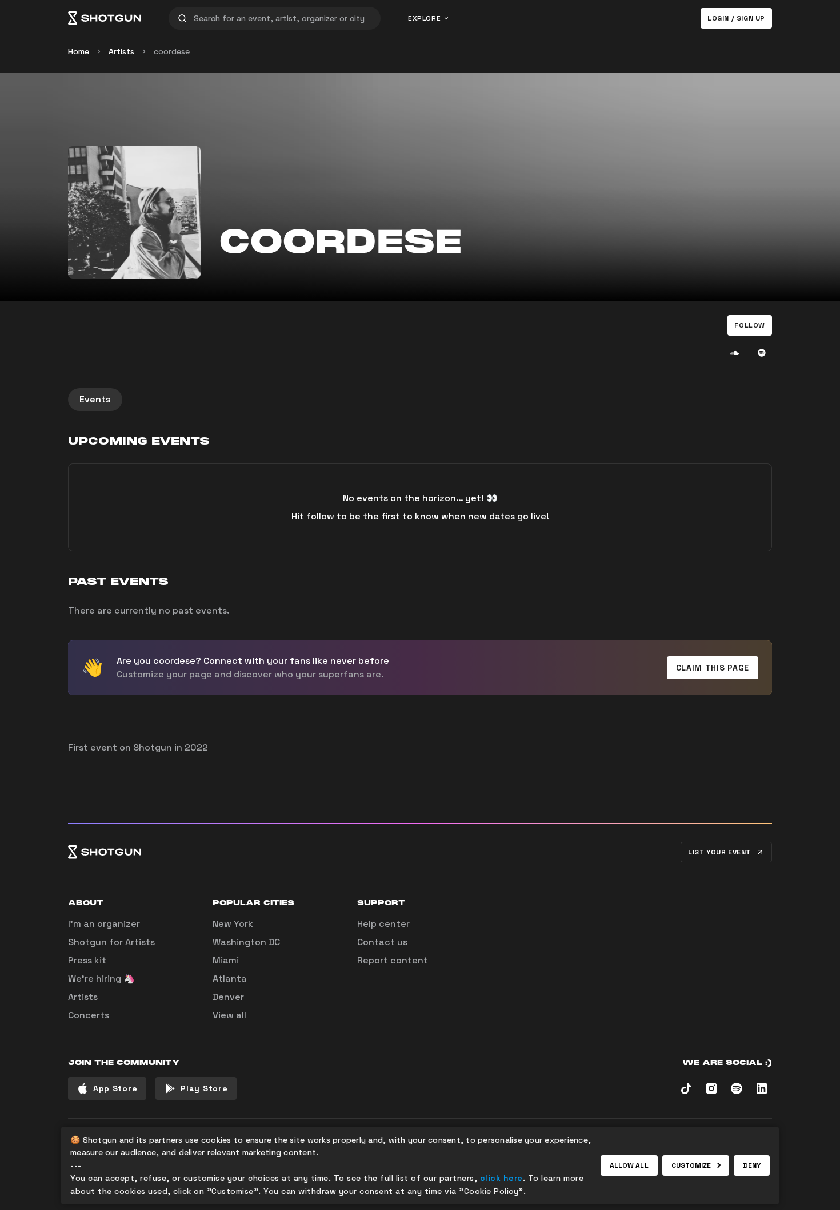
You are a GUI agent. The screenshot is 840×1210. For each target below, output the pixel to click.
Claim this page (713, 668)
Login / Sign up (736, 18)
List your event (719, 852)
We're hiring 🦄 (101, 979)
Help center (383, 924)
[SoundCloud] (734, 352)
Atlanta (230, 979)
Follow (749, 325)
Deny (752, 1165)
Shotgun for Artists (111, 942)
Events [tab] (95, 399)
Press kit (87, 960)
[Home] (104, 18)
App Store (115, 1088)
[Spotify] (761, 352)
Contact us (382, 942)
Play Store (204, 1088)
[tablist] (420, 399)
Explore (424, 18)
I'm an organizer (104, 924)
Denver (228, 997)
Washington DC (246, 942)
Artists (121, 51)
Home (78, 51)
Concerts (88, 1015)
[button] (749, 325)
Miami (226, 960)
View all (229, 1015)
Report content (392, 960)
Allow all (629, 1165)
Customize (691, 1165)
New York (233, 924)
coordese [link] (172, 51)
